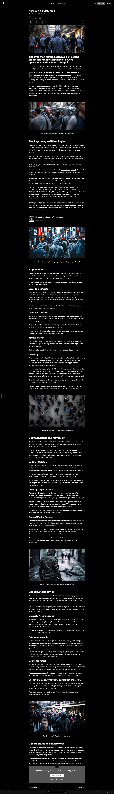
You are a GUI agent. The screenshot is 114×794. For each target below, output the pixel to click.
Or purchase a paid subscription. (57, 779)
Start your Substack (53, 792)
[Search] (91, 3)
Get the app (63, 792)
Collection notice (19, 792)
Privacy (10, 792)
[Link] (26, 59)
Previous (34, 787)
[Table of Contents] (2, 397)
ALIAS (33, 16)
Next (80, 787)
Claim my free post (57, 775)
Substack (98, 792)
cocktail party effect (68, 170)
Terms (13, 792)
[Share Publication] (94, 3)
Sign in (109, 3)
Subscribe (101, 3)
